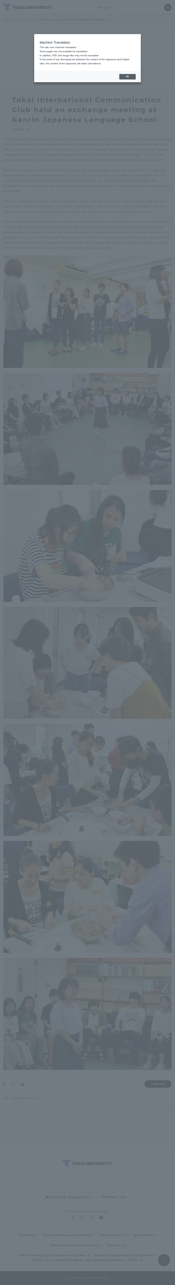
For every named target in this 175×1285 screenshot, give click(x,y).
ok (127, 76)
